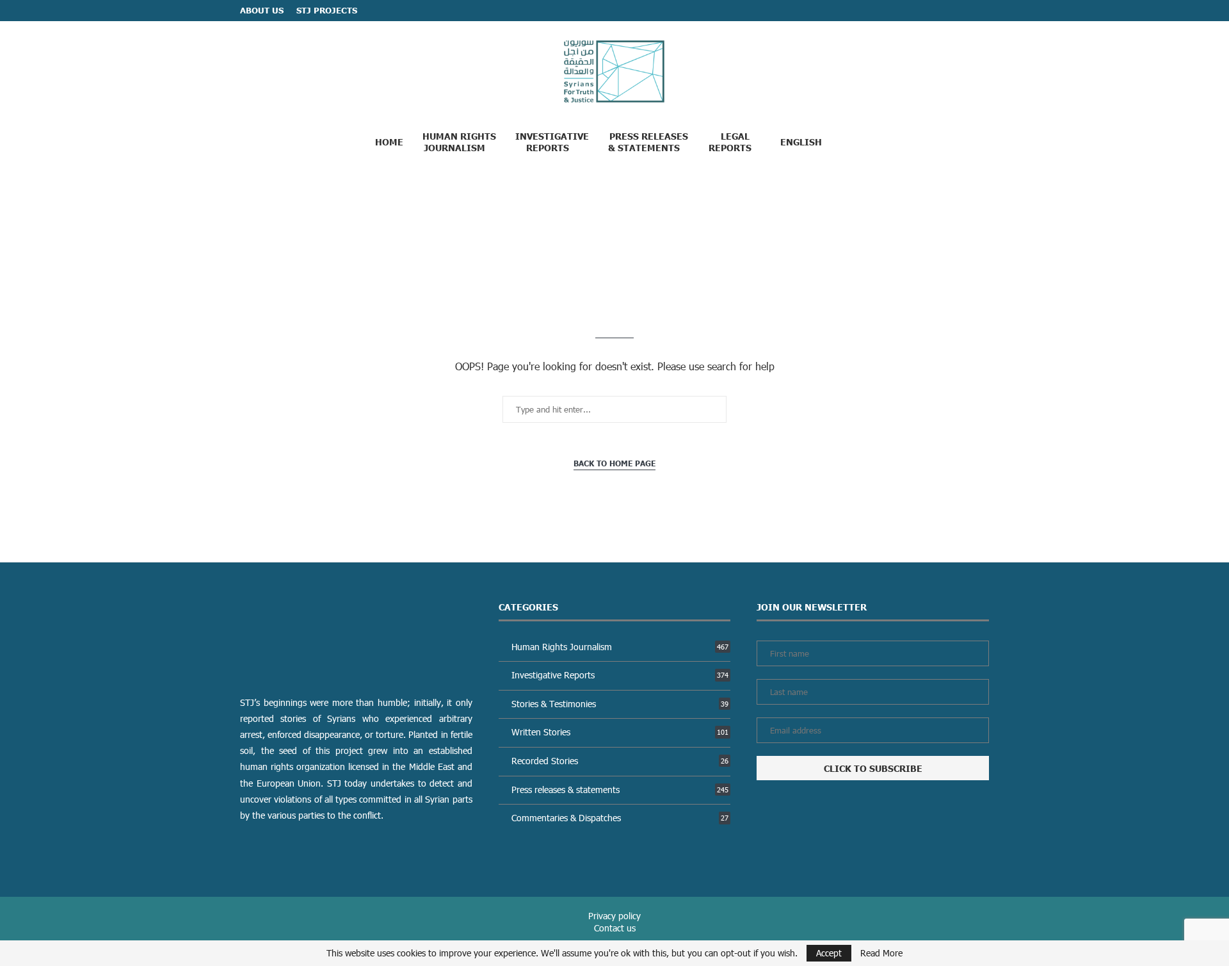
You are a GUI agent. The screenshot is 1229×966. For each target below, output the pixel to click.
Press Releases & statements (648, 141)
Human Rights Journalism (459, 141)
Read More (881, 953)
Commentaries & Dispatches (620, 818)
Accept (829, 953)
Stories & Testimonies (620, 704)
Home (389, 141)
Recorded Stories (620, 761)
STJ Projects (326, 10)
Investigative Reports (552, 141)
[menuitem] (806, 141)
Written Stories (620, 732)
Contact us (615, 928)
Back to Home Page (614, 463)
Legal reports (730, 141)
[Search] (857, 141)
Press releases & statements (620, 789)
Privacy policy (614, 916)
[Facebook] (960, 10)
